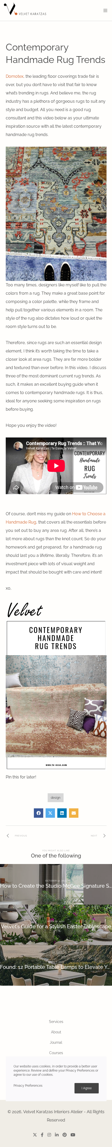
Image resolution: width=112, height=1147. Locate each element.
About (56, 1032)
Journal (56, 1042)
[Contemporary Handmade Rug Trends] (38, 813)
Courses (56, 1053)
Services (56, 1022)
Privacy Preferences (28, 1085)
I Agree (87, 1088)
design (55, 798)
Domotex (14, 76)
